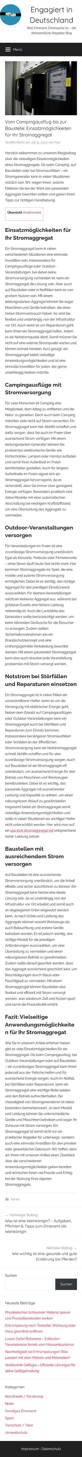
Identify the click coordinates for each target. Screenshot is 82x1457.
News (15, 1199)
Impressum (30, 1449)
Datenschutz (51, 1449)
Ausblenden (32, 212)
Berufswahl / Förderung (24, 1396)
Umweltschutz (16, 1433)
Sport (9, 1418)
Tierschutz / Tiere (19, 1425)
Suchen (11, 1276)
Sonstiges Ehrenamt (20, 1411)
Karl (57, 142)
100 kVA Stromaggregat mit (31, 831)
